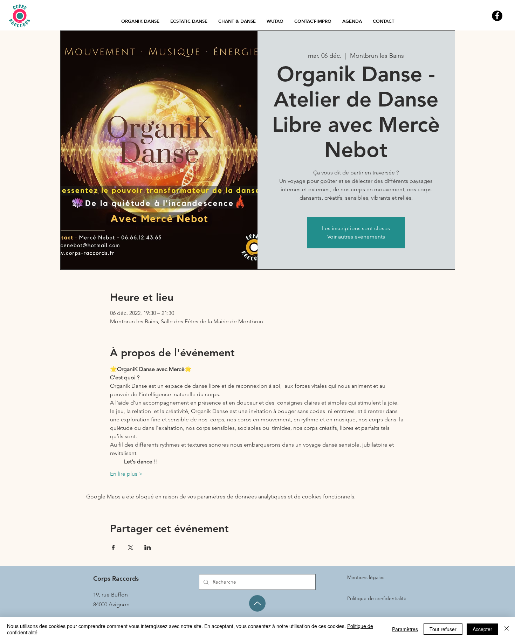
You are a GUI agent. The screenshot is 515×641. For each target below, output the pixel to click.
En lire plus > (126, 473)
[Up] (257, 603)
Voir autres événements (356, 236)
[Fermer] (506, 629)
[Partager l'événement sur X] (130, 547)
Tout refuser (443, 629)
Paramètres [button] (405, 629)
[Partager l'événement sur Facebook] (113, 547)
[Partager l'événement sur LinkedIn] (147, 547)
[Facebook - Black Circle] (497, 16)
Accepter (482, 629)
